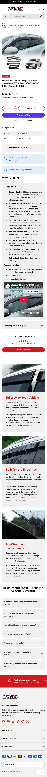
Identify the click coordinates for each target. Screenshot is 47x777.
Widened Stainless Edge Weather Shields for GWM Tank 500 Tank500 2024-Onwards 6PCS (21, 26)
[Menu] (3, 9)
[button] (43, 9)
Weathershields (7, 90)
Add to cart (31, 108)
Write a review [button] (23, 349)
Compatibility (8, 127)
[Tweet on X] (9, 177)
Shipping (15, 98)
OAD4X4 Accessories (13, 771)
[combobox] (23, 16)
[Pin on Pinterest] (18, 177)
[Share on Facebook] (14, 177)
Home (4, 23)
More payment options (23, 120)
